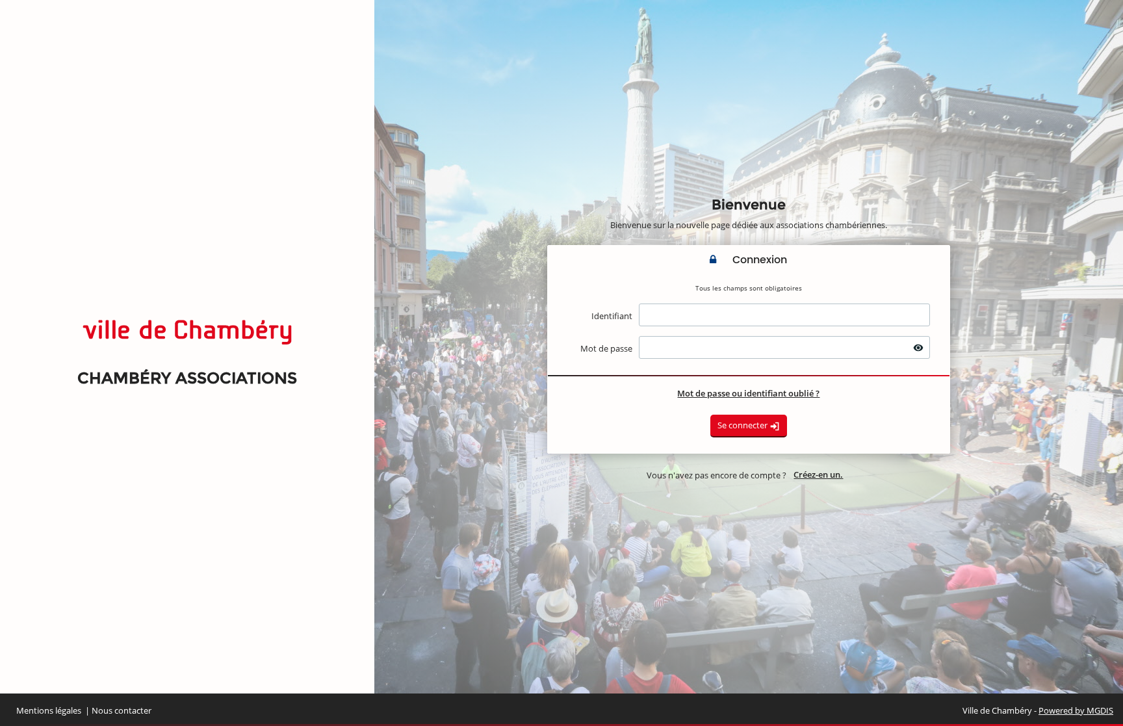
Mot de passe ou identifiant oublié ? (748, 393)
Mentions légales (48, 710)
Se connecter (743, 425)
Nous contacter (121, 710)
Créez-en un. (818, 474)
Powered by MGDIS (1076, 710)
